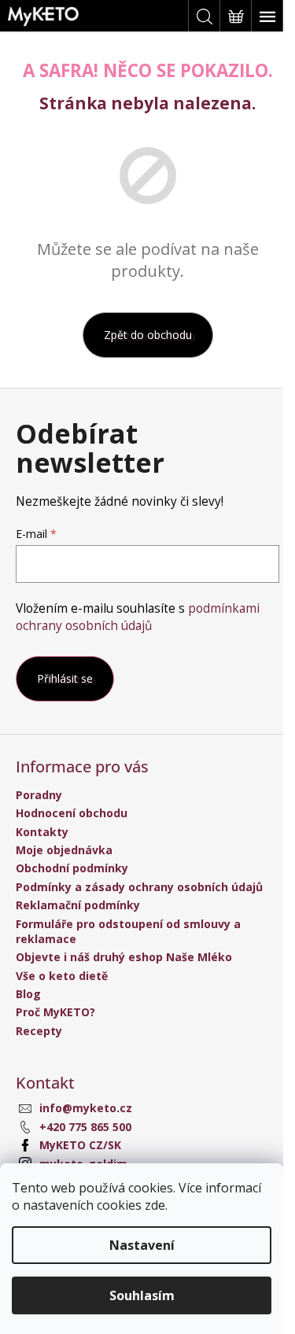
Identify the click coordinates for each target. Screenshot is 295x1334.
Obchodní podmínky (72, 867)
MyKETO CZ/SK (80, 1144)
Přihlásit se (65, 678)
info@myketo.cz (85, 1107)
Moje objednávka (64, 849)
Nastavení (142, 1245)
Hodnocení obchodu (71, 812)
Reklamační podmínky (78, 904)
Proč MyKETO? (55, 1011)
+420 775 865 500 (85, 1126)
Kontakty (42, 831)
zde (155, 1205)
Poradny (39, 794)
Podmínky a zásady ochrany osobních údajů (139, 886)
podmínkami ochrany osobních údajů (138, 617)
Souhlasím (142, 1295)
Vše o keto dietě (62, 975)
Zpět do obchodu (148, 334)
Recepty (39, 1030)
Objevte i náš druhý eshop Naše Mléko (124, 956)
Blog (28, 993)
